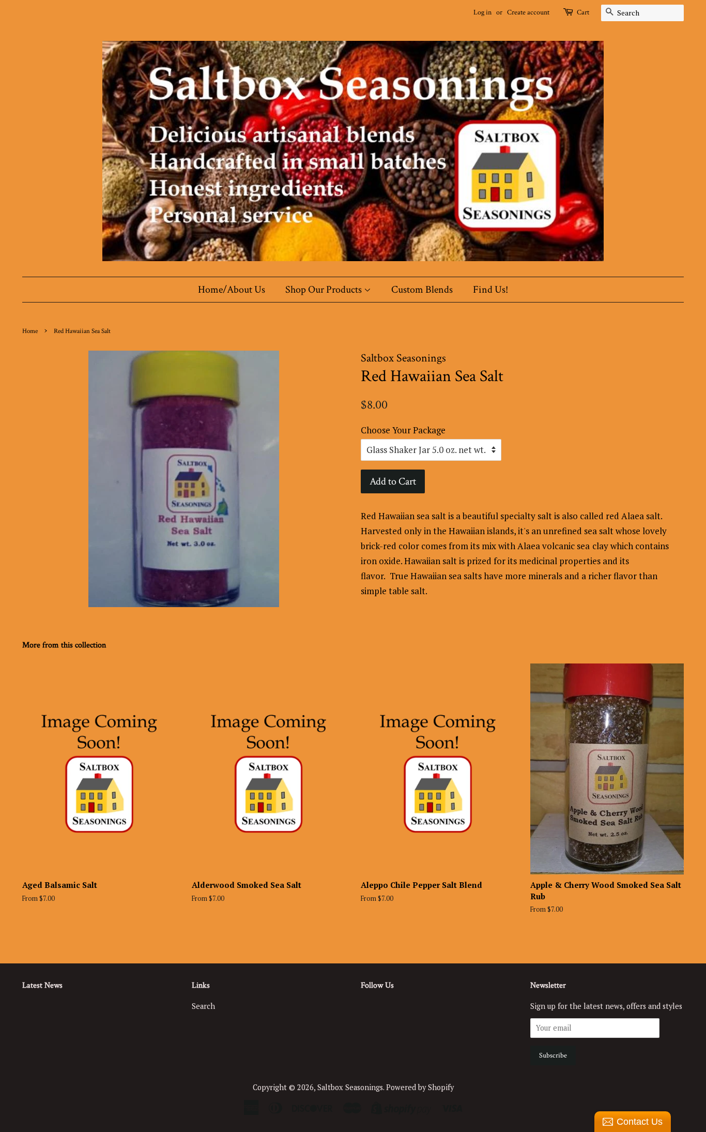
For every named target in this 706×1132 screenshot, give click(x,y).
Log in (482, 12)
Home (30, 331)
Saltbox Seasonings (350, 1087)
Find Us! (490, 289)
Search (203, 1006)
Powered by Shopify (420, 1087)
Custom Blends (422, 289)
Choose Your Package (403, 430)
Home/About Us (231, 289)
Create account (528, 12)
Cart (583, 12)
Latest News (42, 985)
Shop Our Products (324, 289)
